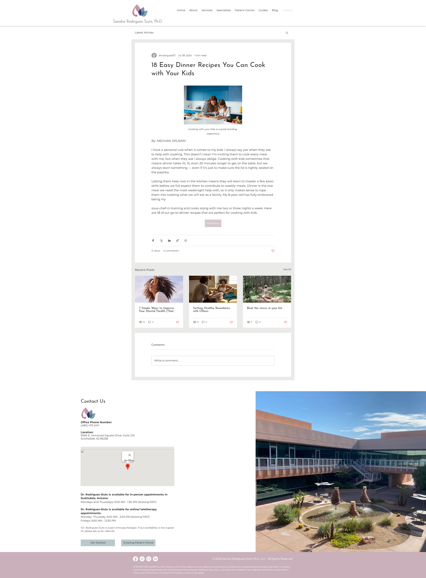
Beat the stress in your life (264, 308)
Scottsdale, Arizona (94, 498)
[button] (207, 10)
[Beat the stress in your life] (267, 289)
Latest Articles (144, 32)
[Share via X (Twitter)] (161, 240)
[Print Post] (185, 240)
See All (287, 269)
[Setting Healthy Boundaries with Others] (213, 289)
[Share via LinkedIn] (169, 240)
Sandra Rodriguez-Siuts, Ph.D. (137, 22)
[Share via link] (177, 240)
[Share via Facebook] (153, 240)
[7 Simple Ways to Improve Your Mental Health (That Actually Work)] (159, 289)
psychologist (129, 527)
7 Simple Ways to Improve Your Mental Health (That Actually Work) (156, 310)
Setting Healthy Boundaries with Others (211, 310)
